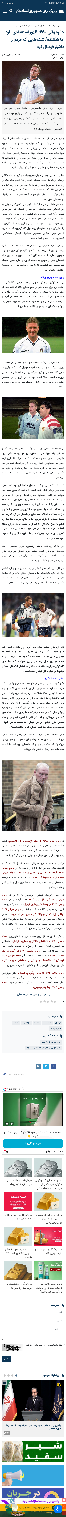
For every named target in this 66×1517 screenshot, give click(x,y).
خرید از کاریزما (33, 1143)
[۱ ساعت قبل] (33, 1400)
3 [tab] (8, 1375)
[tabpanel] (33, 1408)
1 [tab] (16, 1375)
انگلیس (47, 1023)
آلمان (16, 1023)
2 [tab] (12, 1375)
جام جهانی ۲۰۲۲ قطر (51, 1042)
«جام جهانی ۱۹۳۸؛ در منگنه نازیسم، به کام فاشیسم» (34, 841)
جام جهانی (56, 1028)
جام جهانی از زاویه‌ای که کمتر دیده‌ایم (44, 1048)
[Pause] (7, 1124)
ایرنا (36, 11)
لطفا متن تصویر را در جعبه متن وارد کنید (45, 1345)
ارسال (6, 1358)
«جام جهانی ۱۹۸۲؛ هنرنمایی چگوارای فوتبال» (40, 973)
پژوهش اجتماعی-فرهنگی (28, 995)
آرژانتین (26, 1023)
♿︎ (58, 1509)
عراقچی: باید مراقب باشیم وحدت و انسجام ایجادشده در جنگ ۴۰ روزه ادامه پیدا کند (33, 1427)
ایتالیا (36, 1023)
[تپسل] (5, 1089)
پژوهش (46, 995)
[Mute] (12, 1124)
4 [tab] (5, 1375)
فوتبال (58, 1023)
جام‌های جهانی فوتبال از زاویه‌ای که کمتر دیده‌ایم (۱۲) (40, 26)
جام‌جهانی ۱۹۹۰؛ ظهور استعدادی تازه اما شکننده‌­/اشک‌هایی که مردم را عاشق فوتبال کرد (35, 40)
